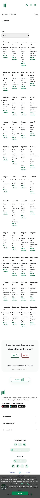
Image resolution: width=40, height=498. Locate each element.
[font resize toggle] (20, 444)
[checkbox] (15, 355)
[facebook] (22, 466)
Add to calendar (5, 56)
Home (6, 14)
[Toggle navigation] (35, 5)
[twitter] (18, 466)
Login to (17, 379)
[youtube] (13, 466)
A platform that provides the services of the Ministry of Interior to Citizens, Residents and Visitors (19, 398)
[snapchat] (27, 466)
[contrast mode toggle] (15, 444)
